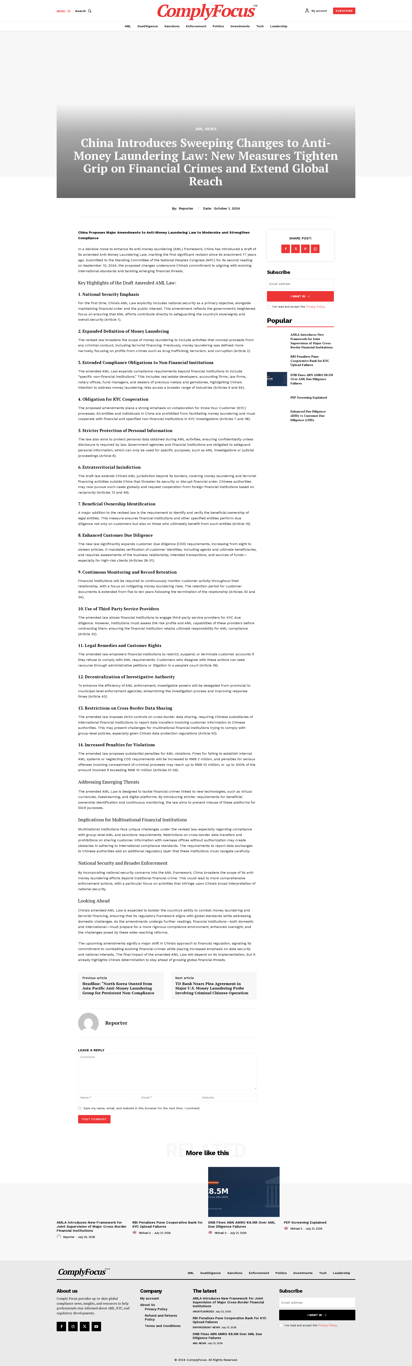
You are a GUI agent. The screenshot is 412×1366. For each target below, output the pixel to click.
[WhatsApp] (315, 249)
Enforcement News (206, 1327)
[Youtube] (96, 1326)
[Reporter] (88, 1023)
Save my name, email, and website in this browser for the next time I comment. (141, 1108)
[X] (295, 249)
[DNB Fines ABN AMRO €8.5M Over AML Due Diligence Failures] (277, 379)
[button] (84, 10)
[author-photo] (59, 1236)
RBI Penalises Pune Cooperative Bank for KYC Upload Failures (310, 360)
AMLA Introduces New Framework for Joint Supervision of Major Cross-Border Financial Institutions (312, 340)
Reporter (186, 208)
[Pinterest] (305, 249)
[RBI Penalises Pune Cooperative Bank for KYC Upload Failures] (277, 361)
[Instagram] (73, 1326)
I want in (298, 296)
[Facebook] (285, 249)
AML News (206, 129)
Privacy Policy (315, 306)
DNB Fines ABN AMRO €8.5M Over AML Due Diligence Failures (312, 379)
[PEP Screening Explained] (277, 397)
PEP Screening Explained (309, 397)
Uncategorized (203, 1311)
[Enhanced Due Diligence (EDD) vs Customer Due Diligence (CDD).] (277, 416)
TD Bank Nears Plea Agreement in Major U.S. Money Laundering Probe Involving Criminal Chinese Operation (211, 988)
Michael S (145, 1233)
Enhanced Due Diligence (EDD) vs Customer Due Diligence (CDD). (308, 415)
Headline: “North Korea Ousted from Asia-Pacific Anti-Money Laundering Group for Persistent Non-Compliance (118, 988)
